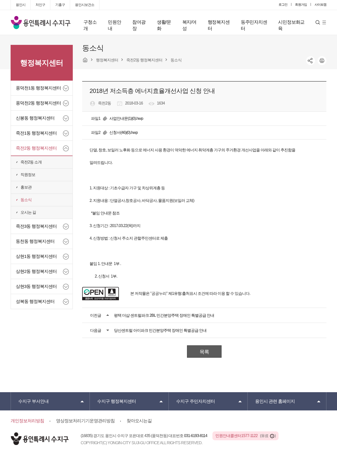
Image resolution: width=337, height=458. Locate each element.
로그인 (283, 4)
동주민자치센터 (254, 25)
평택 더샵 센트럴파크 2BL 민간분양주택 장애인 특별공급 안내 (164, 315)
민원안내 (114, 25)
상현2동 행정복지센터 (36, 271)
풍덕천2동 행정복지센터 (38, 103)
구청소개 (89, 25)
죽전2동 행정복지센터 (36, 148)
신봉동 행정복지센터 (35, 118)
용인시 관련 (275, 401)
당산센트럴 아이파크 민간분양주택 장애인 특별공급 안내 (160, 330)
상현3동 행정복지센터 (36, 286)
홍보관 (26, 187)
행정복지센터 (219, 25)
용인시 (20, 5)
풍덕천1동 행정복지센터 (38, 88)
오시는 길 (28, 212)
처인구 (40, 5)
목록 (204, 351)
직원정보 (27, 175)
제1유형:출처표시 (182, 293)
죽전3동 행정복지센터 (36, 226)
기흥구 (60, 5)
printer (322, 60)
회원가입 (301, 4)
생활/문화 (164, 25)
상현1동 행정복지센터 (36, 256)
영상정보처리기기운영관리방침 (85, 420)
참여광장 (138, 25)
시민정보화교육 (291, 25)
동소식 (26, 200)
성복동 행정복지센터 (35, 301)
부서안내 (33, 401)
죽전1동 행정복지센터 (36, 133)
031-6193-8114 (196, 436)
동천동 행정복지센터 (35, 241)
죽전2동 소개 (31, 162)
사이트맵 (320, 4)
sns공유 (310, 60)
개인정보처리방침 (27, 420)
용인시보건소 (84, 5)
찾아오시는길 (139, 420)
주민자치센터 (195, 401)
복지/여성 (189, 25)
